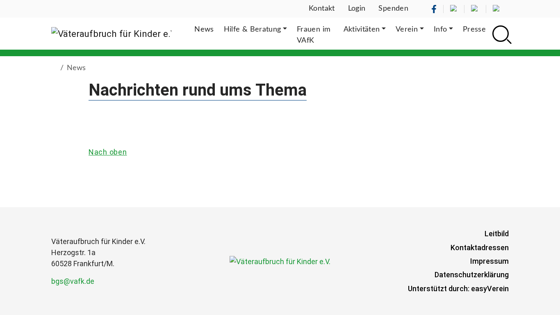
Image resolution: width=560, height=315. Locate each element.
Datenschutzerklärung (472, 274)
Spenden (393, 8)
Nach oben (108, 152)
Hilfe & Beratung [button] (252, 29)
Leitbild (497, 233)
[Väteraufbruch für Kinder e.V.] (111, 34)
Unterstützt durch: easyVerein (458, 288)
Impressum (489, 261)
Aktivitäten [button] (362, 29)
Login (357, 8)
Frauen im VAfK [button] (313, 35)
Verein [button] (407, 29)
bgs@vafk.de (72, 281)
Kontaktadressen (480, 247)
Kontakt (322, 8)
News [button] (204, 29)
